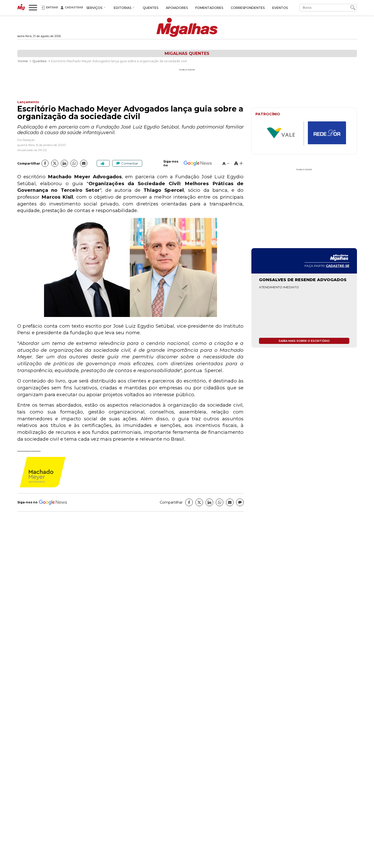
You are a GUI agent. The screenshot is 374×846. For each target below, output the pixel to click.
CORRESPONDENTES (248, 8)
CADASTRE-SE (337, 266)
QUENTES (150, 8)
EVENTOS (280, 8)
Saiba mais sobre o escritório (304, 341)
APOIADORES (177, 8)
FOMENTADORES (209, 8)
